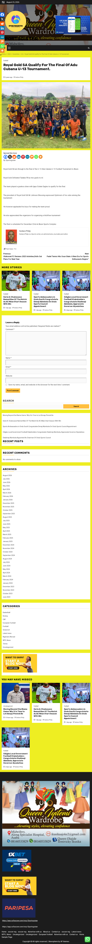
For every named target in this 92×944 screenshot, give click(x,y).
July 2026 (6, 479)
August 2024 (7, 559)
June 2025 (6, 524)
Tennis (5, 644)
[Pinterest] (23, 157)
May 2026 (6, 486)
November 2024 (8, 548)
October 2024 (7, 552)
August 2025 (7, 517)
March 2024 (7, 576)
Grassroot (6, 630)
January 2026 (8, 500)
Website (9, 376)
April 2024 (6, 573)
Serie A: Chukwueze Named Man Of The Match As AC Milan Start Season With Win (15, 300)
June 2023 (6, 597)
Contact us (56, 932)
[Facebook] (6, 157)
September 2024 (9, 555)
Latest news (7, 633)
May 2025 (6, 527)
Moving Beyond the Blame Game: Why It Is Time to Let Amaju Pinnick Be (28, 415)
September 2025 (9, 514)
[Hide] (1, 55)
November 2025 (8, 507)
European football (9, 623)
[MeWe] (27, 157)
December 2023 (8, 586)
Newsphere (53, 941)
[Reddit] (14, 157)
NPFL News (7, 640)
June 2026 (6, 482)
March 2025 (7, 534)
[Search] (88, 48)
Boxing (5, 616)
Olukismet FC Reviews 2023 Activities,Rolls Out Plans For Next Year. (22, 256)
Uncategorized (8, 647)
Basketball (6, 612)
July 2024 (6, 562)
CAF (4, 619)
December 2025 (8, 503)
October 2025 (7, 510)
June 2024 (6, 566)
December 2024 (8, 545)
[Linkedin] (19, 157)
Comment (10, 329)
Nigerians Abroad (9, 637)
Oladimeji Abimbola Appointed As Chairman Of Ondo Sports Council (27, 438)
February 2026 (8, 496)
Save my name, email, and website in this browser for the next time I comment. (39, 385)
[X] (10, 157)
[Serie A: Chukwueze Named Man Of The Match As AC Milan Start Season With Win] (16, 281)
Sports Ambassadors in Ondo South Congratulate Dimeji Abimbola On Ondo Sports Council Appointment (46, 301)
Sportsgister (20, 39)
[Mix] (32, 157)
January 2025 (8, 541)
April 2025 (6, 531)
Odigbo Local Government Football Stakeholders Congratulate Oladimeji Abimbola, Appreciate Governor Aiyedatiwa (76, 301)
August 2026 (7, 475)
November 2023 (8, 590)
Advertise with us (35, 932)
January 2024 (8, 583)
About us (46, 932)
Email (8, 367)
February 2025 (8, 538)
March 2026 (7, 493)
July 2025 (6, 520)
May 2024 (6, 569)
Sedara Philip (19, 77)
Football (5, 60)
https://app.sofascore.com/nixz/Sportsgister (20, 921)
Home (4, 932)
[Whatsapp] (36, 157)
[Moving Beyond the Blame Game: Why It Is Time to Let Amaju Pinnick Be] (16, 693)
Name (8, 358)
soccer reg (12, 932)
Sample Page (7, 937)
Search (8, 400)
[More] (41, 157)
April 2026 (6, 489)
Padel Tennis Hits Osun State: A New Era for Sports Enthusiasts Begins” (68, 256)
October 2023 (7, 593)
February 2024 (8, 580)
